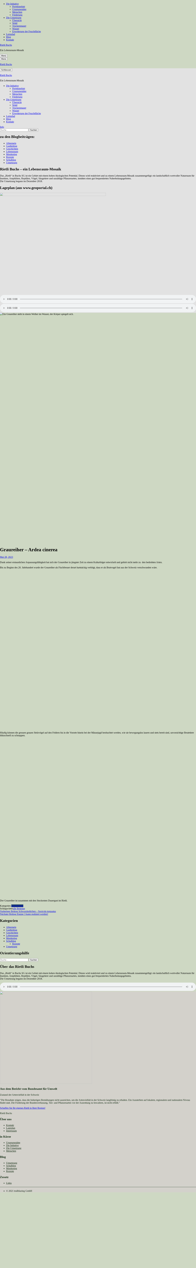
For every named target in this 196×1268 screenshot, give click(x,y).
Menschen (17, 12)
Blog (8, 37)
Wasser (15, 28)
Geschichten (12, 148)
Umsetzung (11, 162)
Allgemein (11, 143)
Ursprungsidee (19, 9)
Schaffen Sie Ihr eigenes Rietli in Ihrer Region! (22, 1108)
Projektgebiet (18, 6)
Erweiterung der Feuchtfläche (26, 31)
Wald (14, 23)
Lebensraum (12, 151)
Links (9, 1183)
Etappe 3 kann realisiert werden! (24, 914)
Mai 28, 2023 (6, 557)
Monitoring (11, 154)
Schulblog (11, 160)
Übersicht (17, 20)
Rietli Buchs (6, 45)
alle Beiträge (19, 908)
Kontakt (10, 39)
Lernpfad (10, 34)
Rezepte (10, 157)
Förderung (17, 15)
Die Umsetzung (13, 17)
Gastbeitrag (11, 146)
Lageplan (10, 1128)
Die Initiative (12, 3)
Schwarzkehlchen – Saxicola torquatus (28, 911)
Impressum (11, 1130)
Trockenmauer (19, 26)
